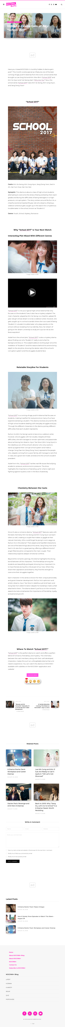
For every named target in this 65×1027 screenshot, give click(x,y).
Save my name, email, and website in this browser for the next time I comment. (30, 850)
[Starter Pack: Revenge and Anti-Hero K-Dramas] (18, 792)
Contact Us (13, 965)
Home (11, 952)
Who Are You (39, 80)
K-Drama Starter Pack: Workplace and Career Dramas (17, 771)
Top (33, 1023)
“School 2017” (23, 83)
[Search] (61, 4)
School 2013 (46, 77)
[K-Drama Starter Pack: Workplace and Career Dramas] (18, 757)
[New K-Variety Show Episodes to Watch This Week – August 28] (12, 919)
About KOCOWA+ (15, 958)
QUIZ (7, 995)
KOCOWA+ (12, 961)
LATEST (8, 979)
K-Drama (10, 22)
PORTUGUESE (10, 999)
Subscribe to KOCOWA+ (17, 968)
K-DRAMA (9, 983)
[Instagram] (35, 1013)
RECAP (8, 991)
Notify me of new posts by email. (17, 856)
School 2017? (41, 649)
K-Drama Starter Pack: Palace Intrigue (31, 907)
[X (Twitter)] (30, 1013)
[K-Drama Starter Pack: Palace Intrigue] (12, 908)
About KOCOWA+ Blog (16, 955)
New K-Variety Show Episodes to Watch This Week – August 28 (36, 917)
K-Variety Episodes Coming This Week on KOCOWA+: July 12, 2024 (42, 705)
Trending (18, 22)
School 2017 (32, 102)
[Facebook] (24, 1013)
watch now (32, 675)
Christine (12, 34)
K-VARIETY (9, 987)
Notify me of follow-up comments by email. (20, 853)
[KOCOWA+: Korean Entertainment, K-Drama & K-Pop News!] (11, 4)
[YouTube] (41, 1013)
